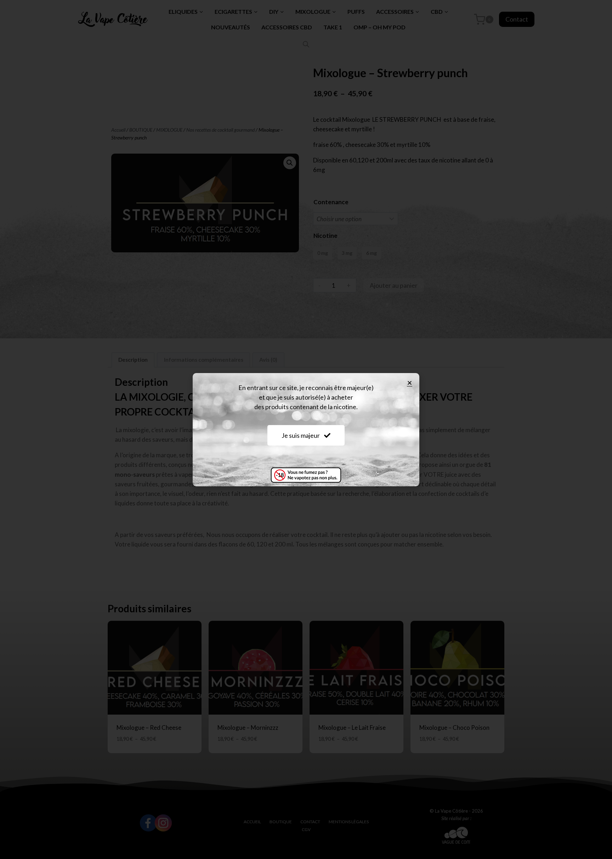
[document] (306, 429)
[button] (409, 382)
